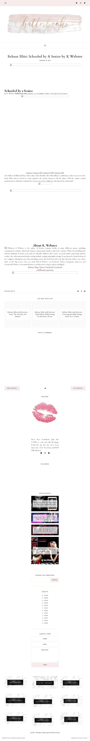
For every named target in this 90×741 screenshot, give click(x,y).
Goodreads (58, 267)
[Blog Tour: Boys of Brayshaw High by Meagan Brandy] (45, 523)
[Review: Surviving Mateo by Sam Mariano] (45, 564)
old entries (78, 388)
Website (31, 267)
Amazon (29, 173)
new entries (12, 388)
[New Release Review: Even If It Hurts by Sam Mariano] (45, 535)
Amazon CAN (48, 173)
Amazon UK (37, 173)
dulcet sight (82, 738)
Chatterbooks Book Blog (16, 738)
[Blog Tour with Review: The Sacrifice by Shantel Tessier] (45, 511)
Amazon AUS (59, 173)
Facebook (49, 267)
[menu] (5, 3)
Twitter (42, 267)
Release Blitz (9, 291)
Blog (36, 267)
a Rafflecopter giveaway (45, 270)
